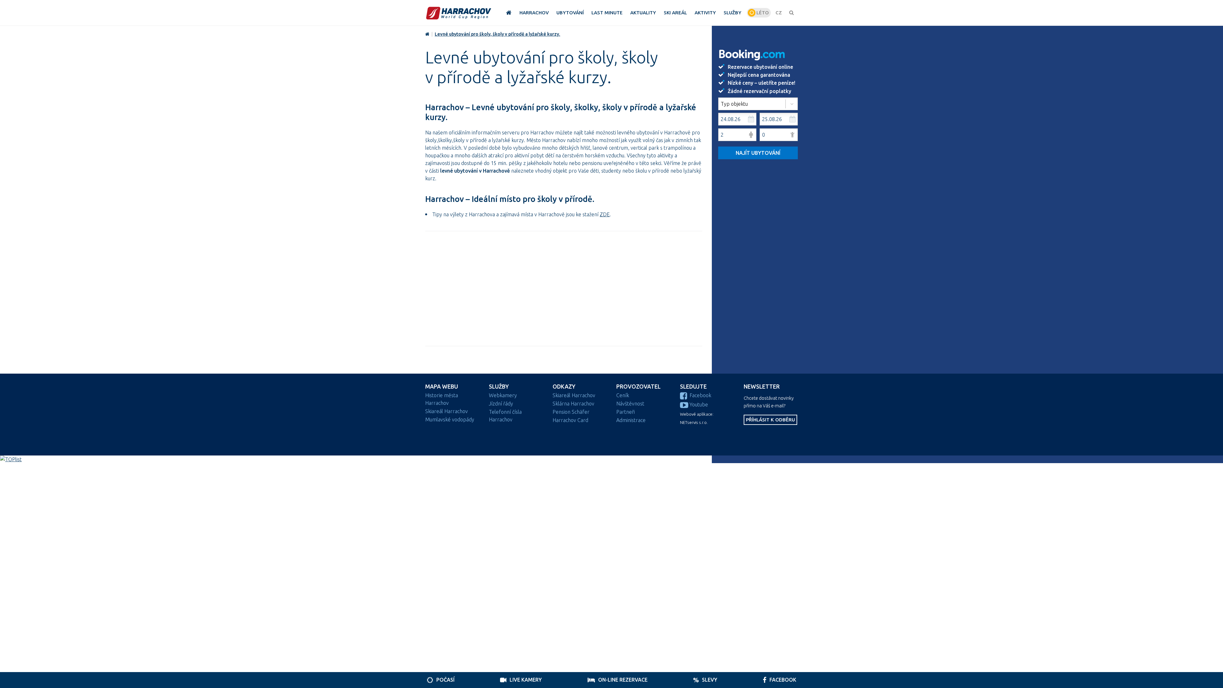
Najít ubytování (758, 153)
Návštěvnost (630, 403)
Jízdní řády (501, 403)
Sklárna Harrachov (573, 403)
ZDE (605, 214)
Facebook (700, 395)
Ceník (622, 395)
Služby (499, 386)
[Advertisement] (563, 288)
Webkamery (503, 395)
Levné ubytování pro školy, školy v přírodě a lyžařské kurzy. (497, 34)
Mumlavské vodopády (449, 419)
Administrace (631, 420)
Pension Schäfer (571, 412)
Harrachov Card (570, 420)
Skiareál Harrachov (446, 411)
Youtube (699, 404)
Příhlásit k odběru (770, 419)
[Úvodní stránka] (458, 12)
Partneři (625, 412)
